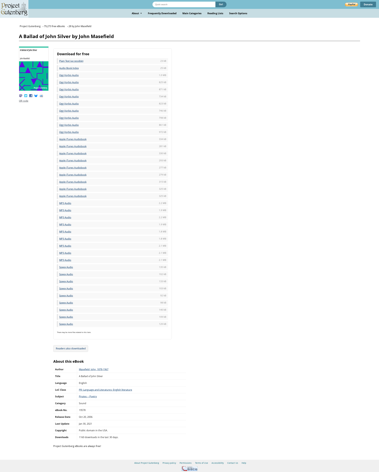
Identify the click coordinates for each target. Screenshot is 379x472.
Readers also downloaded (71, 348)
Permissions (186, 462)
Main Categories (192, 13)
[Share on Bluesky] (36, 95)
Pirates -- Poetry (88, 396)
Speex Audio (66, 267)
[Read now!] (34, 90)
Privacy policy (169, 462)
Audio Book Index (69, 68)
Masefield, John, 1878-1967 (94, 369)
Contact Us (232, 462)
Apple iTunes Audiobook (72, 139)
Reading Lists (215, 13)
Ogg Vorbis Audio (69, 75)
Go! (221, 4)
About (137, 13)
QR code (23, 100)
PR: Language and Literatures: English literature (105, 389)
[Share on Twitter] (25, 95)
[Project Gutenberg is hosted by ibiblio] (189, 470)
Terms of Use (201, 462)
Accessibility (218, 462)
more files (72, 332)
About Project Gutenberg (146, 462)
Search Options (238, 13)
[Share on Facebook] (30, 95)
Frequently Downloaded (162, 13)
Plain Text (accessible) (71, 61)
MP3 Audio (65, 203)
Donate (368, 4)
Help (244, 462)
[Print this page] (41, 95)
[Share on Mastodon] (20, 95)
